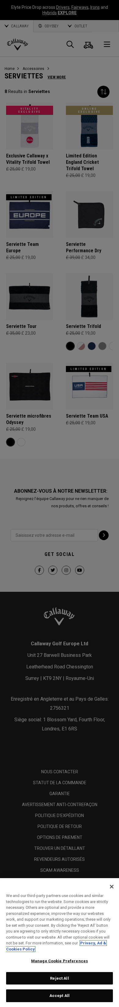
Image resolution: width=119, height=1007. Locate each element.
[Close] (111, 886)
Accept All (59, 995)
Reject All (59, 978)
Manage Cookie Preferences (59, 961)
